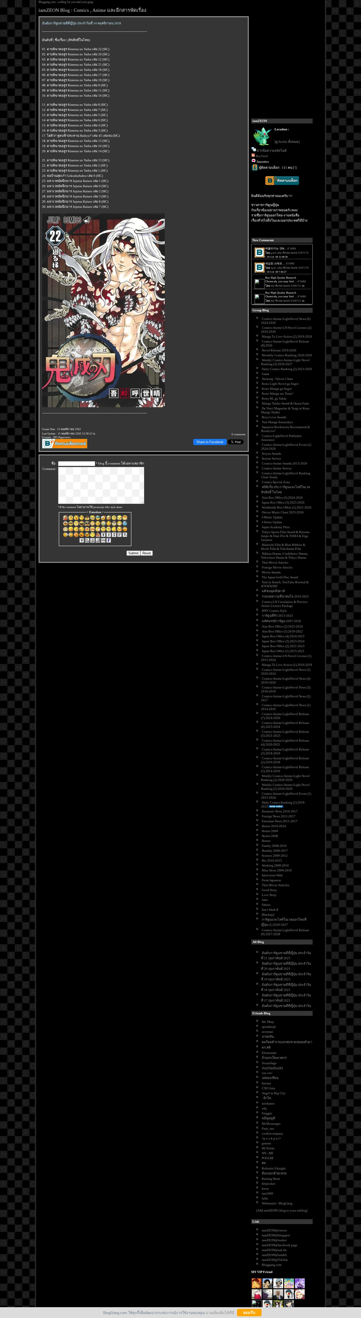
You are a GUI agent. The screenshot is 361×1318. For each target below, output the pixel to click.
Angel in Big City (274, 1093)
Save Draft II (270, 910)
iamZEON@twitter (274, 1240)
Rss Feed (262, 156)
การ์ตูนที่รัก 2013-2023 (277, 615)
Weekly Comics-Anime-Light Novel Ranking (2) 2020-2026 (285, 778)
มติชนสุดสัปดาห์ (273, 591)
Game (265, 374)
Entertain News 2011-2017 (279, 821)
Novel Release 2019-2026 (279, 350)
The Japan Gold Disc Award (280, 577)
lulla (265, 1198)
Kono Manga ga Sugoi (277, 388)
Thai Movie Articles (275, 562)
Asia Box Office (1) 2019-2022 (282, 631)
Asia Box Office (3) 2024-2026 (282, 497)
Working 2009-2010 (275, 865)
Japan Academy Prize (276, 527)
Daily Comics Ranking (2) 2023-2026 (287, 369)
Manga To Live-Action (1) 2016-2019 (287, 665)
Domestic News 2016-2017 (280, 811)
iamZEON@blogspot (276, 1235)
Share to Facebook (209, 442)
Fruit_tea (268, 1128)
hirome (266, 1083)
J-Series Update (272, 522)
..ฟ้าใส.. (267, 1098)
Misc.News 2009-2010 (277, 870)
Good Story (269, 890)
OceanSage (269, 1063)
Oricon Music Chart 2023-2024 (283, 512)
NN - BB (267, 1153)
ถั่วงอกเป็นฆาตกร (274, 1058)
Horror (266, 841)
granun (266, 1143)
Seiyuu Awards (271, 453)
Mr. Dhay (268, 1022)
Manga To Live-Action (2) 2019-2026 (287, 336)
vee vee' (267, 1073)
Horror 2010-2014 (274, 826)
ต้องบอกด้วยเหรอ (274, 1173)
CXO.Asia (268, 1088)
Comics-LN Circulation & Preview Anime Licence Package (284, 604)
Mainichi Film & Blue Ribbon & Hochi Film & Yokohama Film (283, 547)
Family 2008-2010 (274, 846)
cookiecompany (272, 1133)
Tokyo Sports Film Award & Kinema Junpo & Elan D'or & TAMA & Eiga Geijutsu (285, 536)
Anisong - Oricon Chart (277, 379)
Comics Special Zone (276, 482)
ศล (264, 1163)
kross (265, 1188)
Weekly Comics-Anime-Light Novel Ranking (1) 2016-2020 (285, 787)
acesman (267, 1031)
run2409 (267, 1193)
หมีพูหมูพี (268, 1118)
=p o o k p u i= (271, 1138)
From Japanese (271, 880)
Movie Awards (271, 572)
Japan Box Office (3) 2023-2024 (283, 641)
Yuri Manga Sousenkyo (277, 422)
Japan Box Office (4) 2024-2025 (283, 636)
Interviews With (272, 875)
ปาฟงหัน (268, 1036)
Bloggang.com (271, 1265)
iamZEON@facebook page (279, 1245)
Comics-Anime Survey (277, 468)
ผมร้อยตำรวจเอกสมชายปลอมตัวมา (287, 1042)
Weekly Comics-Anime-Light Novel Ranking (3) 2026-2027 (285, 362)
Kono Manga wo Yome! (277, 393)
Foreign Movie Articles (277, 567)
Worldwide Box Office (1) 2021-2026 (286, 507)
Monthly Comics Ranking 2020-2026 (287, 355)
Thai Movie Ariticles (275, 885)
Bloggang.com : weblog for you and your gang (66, 2)
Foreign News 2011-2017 (278, 816)
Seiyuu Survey (271, 458)
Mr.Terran (268, 1148)
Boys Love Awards (274, 417)
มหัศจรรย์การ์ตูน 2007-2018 (281, 621)
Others (266, 905)
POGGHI (267, 1158)
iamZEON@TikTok (275, 1260)
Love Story (269, 895)
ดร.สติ (266, 1047)
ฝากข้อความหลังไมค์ (272, 150)
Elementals (269, 1053)
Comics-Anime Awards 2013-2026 (284, 463)
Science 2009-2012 (275, 855)
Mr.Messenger (271, 1123)
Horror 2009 (270, 831)
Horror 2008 (270, 836)
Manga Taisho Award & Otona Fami (285, 403)
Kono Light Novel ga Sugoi (280, 384)
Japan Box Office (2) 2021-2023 (283, 646)
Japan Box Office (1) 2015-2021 (283, 651)
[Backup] (268, 914)
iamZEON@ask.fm (274, 1250)
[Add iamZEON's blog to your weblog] (281, 1210)
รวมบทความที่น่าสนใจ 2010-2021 (285, 596)
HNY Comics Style (274, 611)
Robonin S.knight (274, 1168)
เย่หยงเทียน (270, 1078)
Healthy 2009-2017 (275, 851)
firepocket (268, 1183)
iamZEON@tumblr (274, 1255)
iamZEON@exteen (274, 1230)
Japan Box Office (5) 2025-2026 (283, 502)
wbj (264, 1108)
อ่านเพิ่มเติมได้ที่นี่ (220, 1312)
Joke (265, 900)
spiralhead (269, 1027)
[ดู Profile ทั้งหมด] (287, 142)
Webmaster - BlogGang (277, 1203)
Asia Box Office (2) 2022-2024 (282, 626)
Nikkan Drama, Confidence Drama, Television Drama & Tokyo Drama (284, 555)
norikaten (268, 1103)
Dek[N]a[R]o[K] (272, 1068)
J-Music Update (272, 517)
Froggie (267, 1113)
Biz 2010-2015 (272, 860)
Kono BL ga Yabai (274, 398)
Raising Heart (271, 1179)
